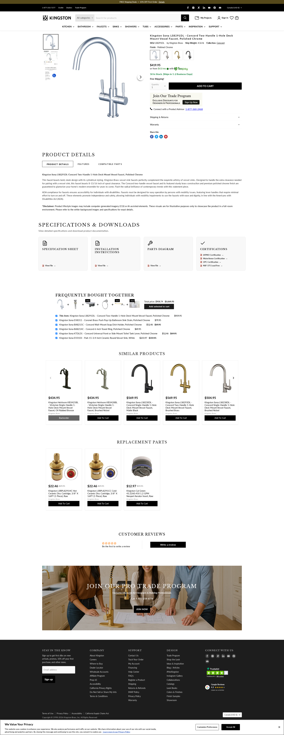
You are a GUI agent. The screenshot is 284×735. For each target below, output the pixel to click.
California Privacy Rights (101, 688)
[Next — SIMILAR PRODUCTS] (233, 378)
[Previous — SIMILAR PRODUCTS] (50, 378)
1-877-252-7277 (48, 8)
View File (50, 265)
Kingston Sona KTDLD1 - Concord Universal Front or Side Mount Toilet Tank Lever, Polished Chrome (108, 333)
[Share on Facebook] (152, 136)
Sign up (49, 679)
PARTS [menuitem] (179, 26)
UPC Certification (212, 262)
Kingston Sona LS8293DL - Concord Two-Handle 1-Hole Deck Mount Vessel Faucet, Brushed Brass (180, 406)
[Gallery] (93, 77)
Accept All (230, 727)
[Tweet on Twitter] (156, 136)
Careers (93, 659)
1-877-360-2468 (194, 109)
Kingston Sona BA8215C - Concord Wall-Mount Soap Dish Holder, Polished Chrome (100, 324)
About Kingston (97, 655)
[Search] (185, 17)
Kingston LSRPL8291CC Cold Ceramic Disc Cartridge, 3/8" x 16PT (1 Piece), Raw (102, 493)
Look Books (172, 688)
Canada (233, 8)
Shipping (132, 684)
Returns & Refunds (137, 688)
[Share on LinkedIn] (161, 136)
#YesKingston (173, 672)
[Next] (140, 77)
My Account (133, 663)
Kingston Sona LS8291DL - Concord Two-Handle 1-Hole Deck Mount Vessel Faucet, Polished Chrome (114, 315)
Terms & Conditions (99, 696)
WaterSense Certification (215, 258)
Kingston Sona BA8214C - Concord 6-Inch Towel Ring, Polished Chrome (94, 329)
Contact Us (133, 655)
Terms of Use (47, 713)
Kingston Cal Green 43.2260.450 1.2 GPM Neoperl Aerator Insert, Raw (139, 493)
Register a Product (136, 680)
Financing (132, 667)
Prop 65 (93, 680)
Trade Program (80, 8)
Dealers (69, 8)
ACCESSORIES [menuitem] (162, 26)
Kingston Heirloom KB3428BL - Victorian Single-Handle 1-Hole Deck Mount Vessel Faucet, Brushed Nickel (102, 406)
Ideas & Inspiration (175, 663)
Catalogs (170, 684)
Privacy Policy (134, 696)
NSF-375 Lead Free (213, 265)
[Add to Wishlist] (140, 36)
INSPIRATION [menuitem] (196, 26)
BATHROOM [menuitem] (84, 26)
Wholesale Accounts (99, 672)
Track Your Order (135, 659)
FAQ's (131, 676)
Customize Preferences (207, 727)
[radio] (155, 55)
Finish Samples (173, 696)
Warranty (132, 700)
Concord (221, 43)
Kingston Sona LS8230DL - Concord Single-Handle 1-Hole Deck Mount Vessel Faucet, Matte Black (141, 406)
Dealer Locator (96, 667)
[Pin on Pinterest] (166, 136)
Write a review (168, 544)
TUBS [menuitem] (145, 26)
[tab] (57, 164)
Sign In (225, 17)
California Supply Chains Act (97, 713)
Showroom (172, 700)
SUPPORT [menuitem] (214, 26)
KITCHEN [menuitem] (67, 26)
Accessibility (95, 684)
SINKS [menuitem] (116, 26)
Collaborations (173, 680)
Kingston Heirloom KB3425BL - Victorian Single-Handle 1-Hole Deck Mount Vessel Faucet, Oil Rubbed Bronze (63, 406)
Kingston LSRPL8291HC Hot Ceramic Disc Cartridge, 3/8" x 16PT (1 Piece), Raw (63, 493)
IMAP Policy (133, 692)
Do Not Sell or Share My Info (103, 692)
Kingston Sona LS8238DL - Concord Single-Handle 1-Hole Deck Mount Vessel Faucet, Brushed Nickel (220, 406)
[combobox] (137, 17)
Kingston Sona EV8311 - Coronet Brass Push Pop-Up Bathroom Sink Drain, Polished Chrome (104, 320)
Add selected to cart (159, 306)
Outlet (60, 8)
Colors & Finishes (174, 692)
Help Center (133, 672)
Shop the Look (173, 659)
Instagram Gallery (175, 676)
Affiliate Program (97, 676)
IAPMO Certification (213, 255)
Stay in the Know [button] (56, 650)
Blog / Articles (173, 667)
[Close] (279, 727)
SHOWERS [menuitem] (131, 26)
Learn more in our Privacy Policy (116, 732)
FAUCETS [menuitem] (101, 26)
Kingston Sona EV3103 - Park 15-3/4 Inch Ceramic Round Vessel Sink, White (97, 338)
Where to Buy (96, 663)
